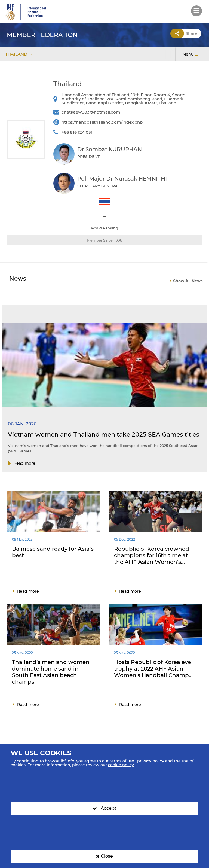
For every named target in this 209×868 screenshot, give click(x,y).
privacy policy (150, 761)
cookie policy (121, 764)
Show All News (187, 280)
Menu (187, 54)
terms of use (122, 761)
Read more (24, 463)
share (191, 33)
